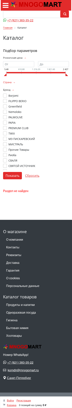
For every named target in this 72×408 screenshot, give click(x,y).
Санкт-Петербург (19, 378)
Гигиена (11, 320)
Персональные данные (22, 286)
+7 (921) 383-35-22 (20, 20)
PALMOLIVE (15, 117)
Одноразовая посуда (21, 312)
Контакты (12, 247)
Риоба (12, 155)
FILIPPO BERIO (17, 101)
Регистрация (24, 400)
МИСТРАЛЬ (15, 144)
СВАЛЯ (12, 160)
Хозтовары (14, 335)
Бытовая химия (17, 328)
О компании (14, 239)
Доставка (12, 262)
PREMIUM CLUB (18, 128)
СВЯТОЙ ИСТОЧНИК (21, 166)
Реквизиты (13, 255)
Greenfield (15, 106)
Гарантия (12, 270)
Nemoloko (14, 112)
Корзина (11, 405)
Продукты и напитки (20, 304)
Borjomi (13, 95)
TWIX (11, 133)
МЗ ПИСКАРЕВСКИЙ (21, 139)
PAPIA (12, 122)
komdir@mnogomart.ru (23, 370)
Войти (10, 400)
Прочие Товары (18, 150)
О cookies (13, 278)
